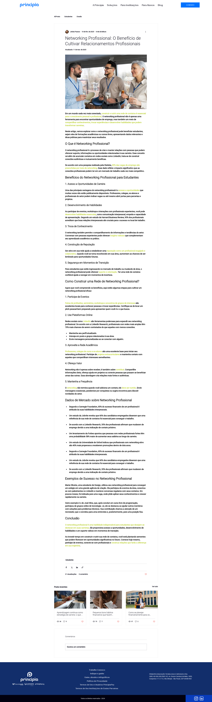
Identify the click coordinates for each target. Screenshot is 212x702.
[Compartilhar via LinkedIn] (77, 567)
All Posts (57, 16)
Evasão (79, 16)
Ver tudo (155, 586)
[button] (98, 5)
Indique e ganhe (97, 673)
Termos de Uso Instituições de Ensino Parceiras (97, 688)
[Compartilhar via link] (82, 567)
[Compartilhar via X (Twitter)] (72, 567)
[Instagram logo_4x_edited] (196, 698)
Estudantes (68, 16)
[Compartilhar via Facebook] (66, 567)
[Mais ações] (145, 31)
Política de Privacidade (97, 681)
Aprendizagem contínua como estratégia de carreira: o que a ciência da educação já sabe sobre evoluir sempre (70, 613)
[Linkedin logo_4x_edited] (201, 698)
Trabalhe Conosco (97, 670)
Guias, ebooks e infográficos (97, 677)
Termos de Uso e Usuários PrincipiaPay (97, 684)
